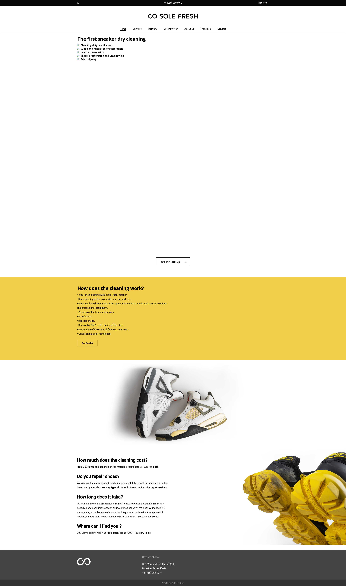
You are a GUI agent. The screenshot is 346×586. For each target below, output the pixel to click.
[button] (173, 261)
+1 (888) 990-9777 (173, 2)
